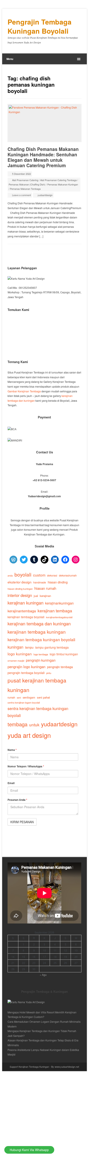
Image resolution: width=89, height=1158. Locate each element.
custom (39, 575)
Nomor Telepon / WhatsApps (26, 766)
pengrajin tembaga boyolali (26, 673)
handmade (39, 582)
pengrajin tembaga (60, 666)
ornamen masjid (16, 660)
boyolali (22, 574)
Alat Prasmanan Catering (25, 180)
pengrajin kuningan (41, 660)
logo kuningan (20, 653)
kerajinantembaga (22, 610)
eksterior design (20, 582)
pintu (48, 673)
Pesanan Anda (17, 800)
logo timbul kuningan (64, 654)
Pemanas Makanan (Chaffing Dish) (27, 184)
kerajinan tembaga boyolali (26, 617)
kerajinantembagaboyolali (59, 617)
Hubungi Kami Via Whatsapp (29, 1150)
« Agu (43, 974)
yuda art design (29, 735)
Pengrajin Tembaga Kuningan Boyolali (40, 26)
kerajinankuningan (59, 603)
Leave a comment (21, 195)
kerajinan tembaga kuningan (37, 631)
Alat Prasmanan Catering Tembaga (58, 180)
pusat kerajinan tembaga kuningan (37, 685)
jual (36, 596)
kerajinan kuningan (25, 603)
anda (10, 575)
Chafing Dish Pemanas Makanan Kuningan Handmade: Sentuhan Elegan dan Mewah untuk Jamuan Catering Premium (43, 157)
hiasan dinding (58, 582)
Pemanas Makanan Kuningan (62, 184)
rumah (11, 697)
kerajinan (45, 596)
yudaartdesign (45, 195)
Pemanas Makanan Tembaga (25, 188)
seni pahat (43, 697)
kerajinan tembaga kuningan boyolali (41, 639)
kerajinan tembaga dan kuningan (39, 623)
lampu (29, 647)
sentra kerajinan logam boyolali (24, 702)
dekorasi (52, 575)
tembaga (17, 724)
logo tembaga (40, 654)
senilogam (29, 697)
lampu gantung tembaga (52, 647)
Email (11, 783)
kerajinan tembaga (55, 610)
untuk (34, 724)
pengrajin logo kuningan (26, 666)
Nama (12, 750)
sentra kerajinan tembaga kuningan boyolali (38, 711)
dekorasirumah (68, 575)
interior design (20, 595)
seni (19, 697)
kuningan (15, 647)
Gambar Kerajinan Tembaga (24, 391)
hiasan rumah (45, 588)
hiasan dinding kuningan (20, 588)
